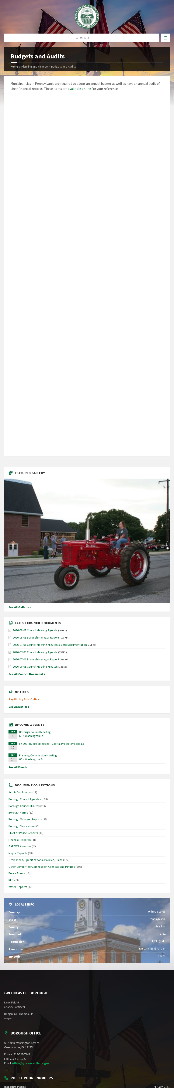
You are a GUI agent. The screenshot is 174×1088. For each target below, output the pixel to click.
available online (79, 88)
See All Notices (18, 707)
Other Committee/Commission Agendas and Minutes (41, 867)
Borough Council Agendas (24, 799)
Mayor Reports (17, 853)
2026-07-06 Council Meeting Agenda (35, 652)
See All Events (18, 767)
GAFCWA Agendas (19, 846)
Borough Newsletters (22, 826)
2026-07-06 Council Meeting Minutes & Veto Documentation (50, 645)
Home (14, 66)
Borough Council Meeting (35, 732)
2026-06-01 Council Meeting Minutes (35, 666)
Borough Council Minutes (24, 806)
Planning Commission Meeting (38, 755)
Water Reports (17, 887)
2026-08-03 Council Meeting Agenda (35, 630)
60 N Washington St (31, 736)
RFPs (11, 880)
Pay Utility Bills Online (23, 699)
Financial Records (19, 840)
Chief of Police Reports (23, 833)
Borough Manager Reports (25, 819)
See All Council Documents (26, 674)
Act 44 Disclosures (20, 792)
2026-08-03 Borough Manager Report (36, 637)
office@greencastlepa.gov (30, 1063)
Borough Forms (18, 812)
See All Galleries (19, 607)
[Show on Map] (165, 38)
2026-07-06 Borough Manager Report (36, 659)
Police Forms (16, 873)
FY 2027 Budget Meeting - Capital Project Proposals (51, 744)
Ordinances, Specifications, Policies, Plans (35, 860)
